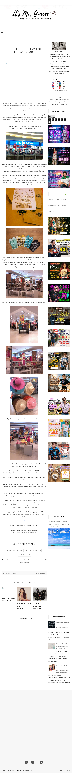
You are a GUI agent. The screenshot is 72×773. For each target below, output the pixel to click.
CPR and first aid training (55, 212)
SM (43, 560)
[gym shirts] (59, 391)
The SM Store (26, 562)
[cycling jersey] (59, 256)
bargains (23, 560)
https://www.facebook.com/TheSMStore (24, 532)
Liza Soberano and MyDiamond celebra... (24, 606)
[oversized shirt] (59, 234)
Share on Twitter (35, 550)
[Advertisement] (59, 498)
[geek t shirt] (59, 187)
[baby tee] (59, 414)
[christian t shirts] (59, 346)
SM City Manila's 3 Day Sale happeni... (9, 599)
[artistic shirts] (59, 142)
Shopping (39, 560)
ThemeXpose (18, 770)
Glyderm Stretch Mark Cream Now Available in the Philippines (63, 646)
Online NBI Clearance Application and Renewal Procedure (62, 624)
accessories (17, 560)
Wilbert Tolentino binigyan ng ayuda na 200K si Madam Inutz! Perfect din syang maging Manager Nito (58, 670)
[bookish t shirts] (59, 324)
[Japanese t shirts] (59, 369)
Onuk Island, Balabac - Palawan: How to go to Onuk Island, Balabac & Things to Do (59, 524)
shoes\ (34, 560)
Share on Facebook (16, 550)
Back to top (64, 770)
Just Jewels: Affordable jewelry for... (38, 606)
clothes (29, 560)
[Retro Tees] (59, 279)
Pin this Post (25, 555)
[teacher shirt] (59, 436)
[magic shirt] (59, 165)
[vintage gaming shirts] (59, 459)
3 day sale (10, 560)
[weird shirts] (59, 301)
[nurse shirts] (59, 481)
